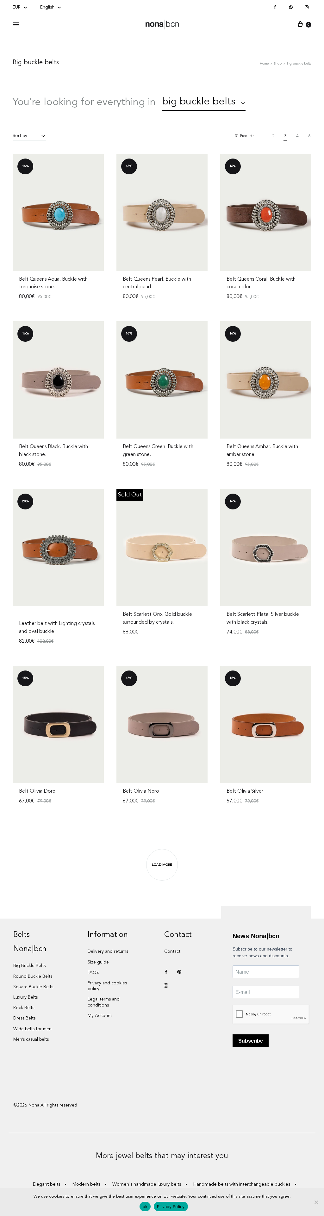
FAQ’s (93, 972)
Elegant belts (46, 1184)
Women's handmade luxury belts (146, 1184)
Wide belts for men (32, 1029)
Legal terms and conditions (104, 1002)
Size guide (98, 962)
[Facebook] (275, 7)
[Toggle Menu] (16, 25)
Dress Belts (24, 1018)
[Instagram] (306, 7)
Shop (277, 63)
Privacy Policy (171, 1206)
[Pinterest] (291, 7)
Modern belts (86, 1184)
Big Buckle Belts (29, 965)
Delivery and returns (108, 951)
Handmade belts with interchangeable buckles (241, 1184)
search (270, 102)
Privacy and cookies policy (107, 986)
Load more (162, 865)
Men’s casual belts (31, 1039)
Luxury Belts (25, 997)
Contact (172, 951)
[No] (316, 1202)
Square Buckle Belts (33, 987)
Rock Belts (23, 1008)
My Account (100, 1015)
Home (264, 63)
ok (145, 1206)
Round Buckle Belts (32, 976)
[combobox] (204, 103)
